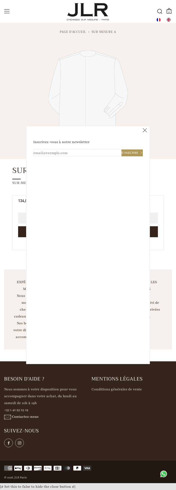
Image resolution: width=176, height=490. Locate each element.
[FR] (159, 20)
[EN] (169, 20)
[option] (169, 20)
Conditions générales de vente (116, 389)
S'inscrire (129, 153)
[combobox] (159, 20)
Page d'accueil (73, 32)
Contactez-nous (25, 416)
